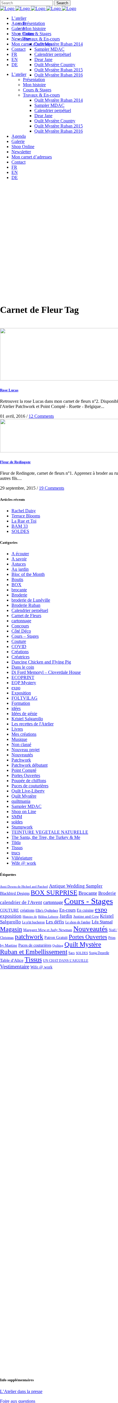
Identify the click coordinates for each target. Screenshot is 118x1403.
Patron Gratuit (56, 937)
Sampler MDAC (26, 806)
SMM (16, 816)
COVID (18, 646)
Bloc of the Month (28, 574)
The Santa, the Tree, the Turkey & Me (45, 837)
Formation (20, 703)
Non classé (21, 744)
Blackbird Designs (15, 893)
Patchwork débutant (29, 765)
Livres (17, 729)
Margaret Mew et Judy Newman (47, 930)
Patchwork (21, 760)
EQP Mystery (23, 682)
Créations (20, 651)
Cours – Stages (25, 636)
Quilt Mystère (23, 796)
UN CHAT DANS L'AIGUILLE (65, 961)
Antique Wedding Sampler (76, 886)
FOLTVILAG (24, 698)
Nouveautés (22, 754)
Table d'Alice (11, 960)
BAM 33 (19, 526)
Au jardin (20, 569)
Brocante (87, 893)
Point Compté (23, 770)
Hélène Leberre (48, 916)
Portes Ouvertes (25, 775)
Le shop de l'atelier (78, 922)
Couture (18, 641)
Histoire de (30, 916)
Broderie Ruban (25, 605)
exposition (10, 916)
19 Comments (51, 488)
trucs (15, 852)
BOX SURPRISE (54, 892)
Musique (19, 739)
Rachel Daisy (23, 510)
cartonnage (21, 620)
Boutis (17, 579)
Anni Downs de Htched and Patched (24, 886)
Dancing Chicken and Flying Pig (41, 662)
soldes (17, 821)
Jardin (66, 916)
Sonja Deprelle (99, 953)
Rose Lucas (9, 390)
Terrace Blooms (25, 515)
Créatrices (20, 656)
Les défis (55, 922)
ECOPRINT (22, 677)
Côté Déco (21, 631)
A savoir (19, 558)
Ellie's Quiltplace (47, 910)
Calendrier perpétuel (29, 610)
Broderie (19, 594)
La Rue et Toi (23, 521)
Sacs (71, 953)
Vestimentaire (14, 967)
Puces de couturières (29, 785)
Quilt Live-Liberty (28, 790)
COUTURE (9, 910)
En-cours (67, 910)
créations (27, 910)
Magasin (11, 929)
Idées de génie (24, 713)
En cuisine (85, 910)
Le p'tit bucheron (33, 922)
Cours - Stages (88, 901)
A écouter (20, 553)
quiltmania (20, 801)
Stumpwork (22, 827)
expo (15, 687)
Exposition (21, 692)
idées (16, 708)
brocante (19, 589)
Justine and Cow (86, 916)
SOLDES (20, 531)
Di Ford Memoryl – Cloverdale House (46, 672)
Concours (20, 625)
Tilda (16, 842)
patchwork (29, 936)
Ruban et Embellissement (33, 951)
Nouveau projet (25, 749)
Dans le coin (22, 667)
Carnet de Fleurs (26, 615)
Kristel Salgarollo (27, 718)
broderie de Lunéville (30, 600)
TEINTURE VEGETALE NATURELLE (49, 832)
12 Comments (41, 416)
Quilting (57, 945)
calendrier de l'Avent (21, 902)
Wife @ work (23, 863)
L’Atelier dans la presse (21, 1391)
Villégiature (21, 857)
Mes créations (23, 734)
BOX (16, 584)
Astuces (18, 564)
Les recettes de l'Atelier (32, 723)
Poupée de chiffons (28, 780)
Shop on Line (23, 811)
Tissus (17, 847)
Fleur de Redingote (15, 462)
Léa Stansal (102, 921)
